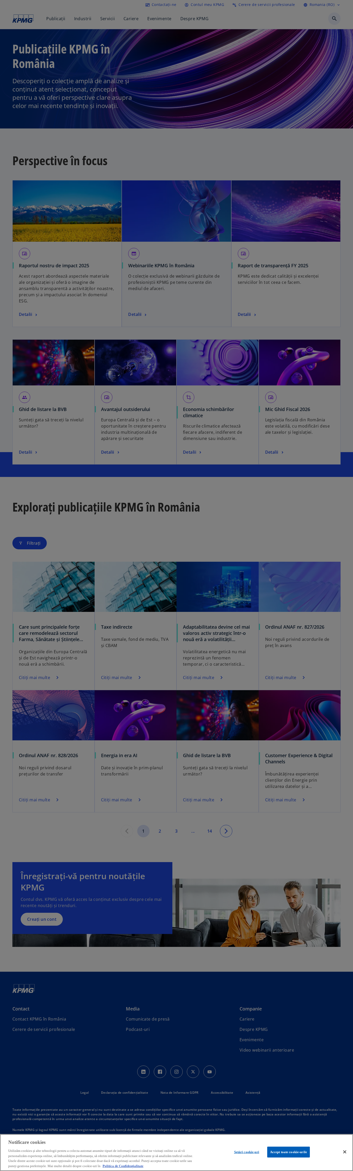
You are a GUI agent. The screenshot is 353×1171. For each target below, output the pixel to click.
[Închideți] (344, 1152)
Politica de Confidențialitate (123, 1166)
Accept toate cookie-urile (288, 1152)
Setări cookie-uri (246, 1152)
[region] (176, 1152)
